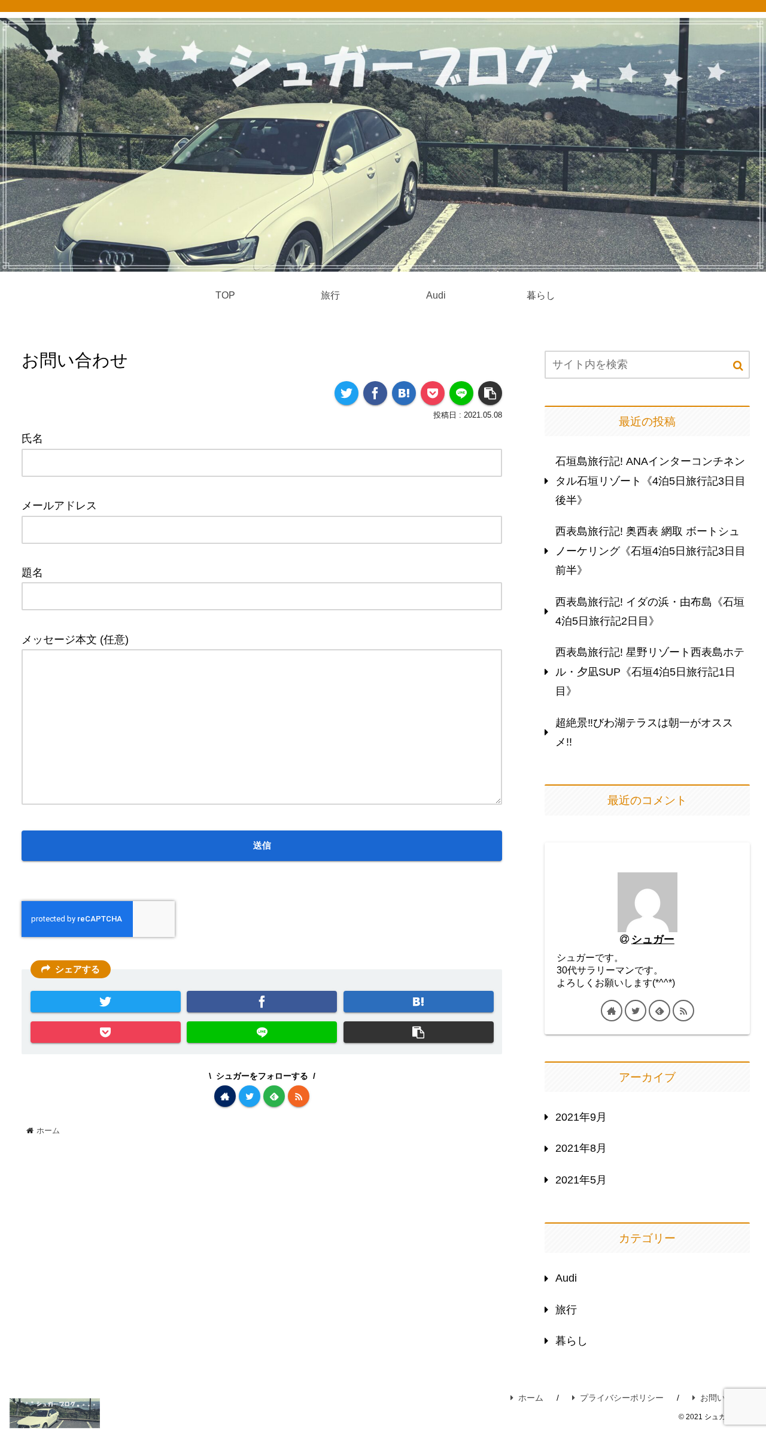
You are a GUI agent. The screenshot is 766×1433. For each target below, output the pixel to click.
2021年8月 (581, 1148)
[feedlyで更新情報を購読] (274, 1096)
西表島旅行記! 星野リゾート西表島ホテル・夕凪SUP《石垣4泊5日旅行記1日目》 (649, 671)
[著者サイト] (225, 1096)
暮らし (571, 1341)
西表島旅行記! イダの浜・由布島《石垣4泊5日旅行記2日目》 (649, 611)
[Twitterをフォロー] (249, 1096)
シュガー (652, 939)
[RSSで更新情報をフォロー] (298, 1096)
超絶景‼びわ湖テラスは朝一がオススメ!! (644, 732)
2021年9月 (581, 1117)
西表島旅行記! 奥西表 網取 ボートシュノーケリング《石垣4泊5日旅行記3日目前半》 (650, 550)
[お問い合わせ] (404, 393)
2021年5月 (581, 1180)
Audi (566, 1278)
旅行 (566, 1310)
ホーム (530, 1397)
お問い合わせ (725, 1397)
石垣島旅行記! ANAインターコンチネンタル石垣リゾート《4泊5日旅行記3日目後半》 (650, 480)
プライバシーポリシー (622, 1397)
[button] (738, 366)
